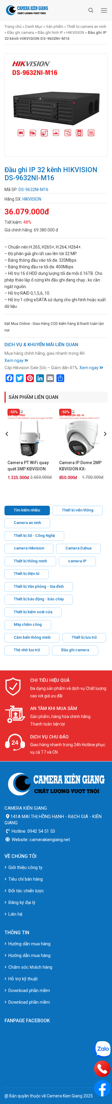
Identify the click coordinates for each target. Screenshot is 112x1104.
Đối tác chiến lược (26, 891)
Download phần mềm (29, 990)
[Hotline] (102, 1069)
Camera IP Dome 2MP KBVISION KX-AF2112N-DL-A (80, 466)
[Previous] (7, 446)
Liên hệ (15, 914)
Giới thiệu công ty (25, 867)
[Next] (105, 446)
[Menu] (104, 10)
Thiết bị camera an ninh (86, 26)
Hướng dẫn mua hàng (29, 943)
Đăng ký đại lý (21, 902)
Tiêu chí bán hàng (25, 879)
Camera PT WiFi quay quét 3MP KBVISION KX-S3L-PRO (28, 466)
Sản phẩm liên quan (33, 397)
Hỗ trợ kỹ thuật (23, 979)
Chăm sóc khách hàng (30, 967)
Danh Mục (33, 26)
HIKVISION (75, 32)
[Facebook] (102, 1088)
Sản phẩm (54, 26)
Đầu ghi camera (20, 32)
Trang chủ (13, 26)
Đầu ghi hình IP (50, 32)
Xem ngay (14, 360)
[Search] (90, 10)
